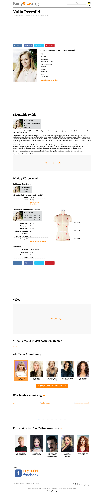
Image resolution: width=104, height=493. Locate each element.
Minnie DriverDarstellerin (83, 379)
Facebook (75, 485)
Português (54, 488)
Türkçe (64, 488)
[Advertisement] (52, 28)
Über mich (16, 483)
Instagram (88, 485)
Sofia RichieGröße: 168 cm (36, 379)
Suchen (88, 5)
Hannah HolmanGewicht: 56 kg (52, 379)
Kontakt (22, 483)
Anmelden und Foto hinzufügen (52, 163)
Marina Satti (36, 453)
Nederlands (69, 488)
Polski (74, 488)
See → (15, 346)
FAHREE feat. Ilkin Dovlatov (52, 453)
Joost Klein (21, 453)
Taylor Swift (21, 379)
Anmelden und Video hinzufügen (52, 319)
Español (39, 488)
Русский (34, 488)
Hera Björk (83, 453)
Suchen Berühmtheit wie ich (52, 386)
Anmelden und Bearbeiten (49, 80)
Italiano (44, 488)
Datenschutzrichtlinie (32, 483)
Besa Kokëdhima (67, 453)
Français (60, 488)
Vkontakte (81, 485)
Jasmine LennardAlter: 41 (67, 379)
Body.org (26, 3)
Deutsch (49, 488)
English (29, 488)
